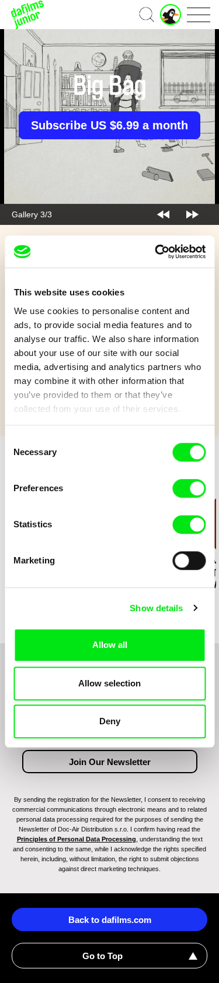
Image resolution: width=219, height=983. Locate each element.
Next (192, 214)
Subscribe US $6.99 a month (109, 125)
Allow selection (109, 683)
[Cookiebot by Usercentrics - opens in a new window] (156, 251)
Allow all (109, 645)
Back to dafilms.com (109, 920)
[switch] (189, 488)
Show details (156, 608)
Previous (163, 214)
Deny (109, 721)
